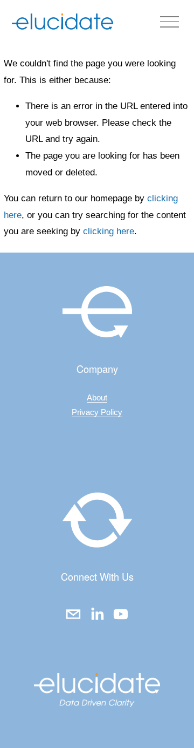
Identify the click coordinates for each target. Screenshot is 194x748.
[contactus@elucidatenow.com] (73, 614)
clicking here (108, 231)
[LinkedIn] (97, 614)
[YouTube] (120, 614)
